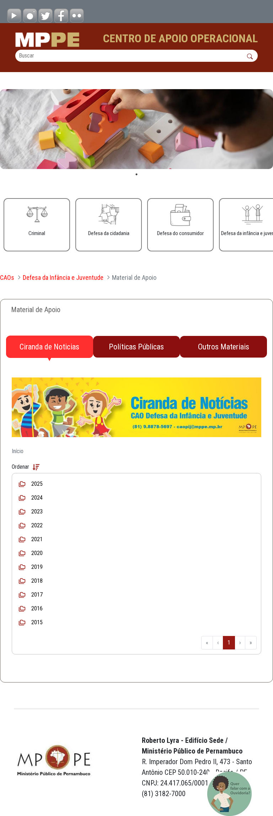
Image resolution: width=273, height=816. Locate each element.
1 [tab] (136, 174)
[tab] (49, 347)
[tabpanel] (136, 129)
